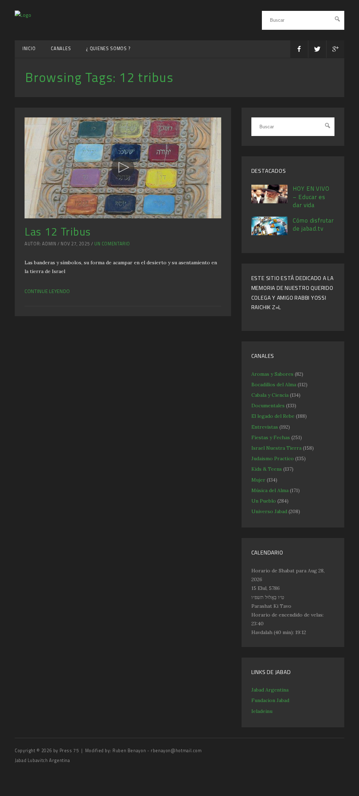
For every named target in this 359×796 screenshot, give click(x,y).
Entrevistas (264, 427)
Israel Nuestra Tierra (276, 448)
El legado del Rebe (272, 416)
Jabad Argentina (270, 690)
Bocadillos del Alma (273, 384)
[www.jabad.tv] (23, 15)
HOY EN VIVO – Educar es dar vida (311, 197)
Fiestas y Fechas (270, 437)
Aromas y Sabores (272, 374)
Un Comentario (112, 243)
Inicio (28, 48)
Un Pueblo (263, 501)
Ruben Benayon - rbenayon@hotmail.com (157, 750)
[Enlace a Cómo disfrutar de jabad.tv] (269, 233)
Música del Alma (270, 490)
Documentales (268, 405)
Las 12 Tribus (58, 231)
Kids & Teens (266, 469)
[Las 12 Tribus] (123, 168)
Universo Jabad (269, 511)
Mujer (258, 480)
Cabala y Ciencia (270, 395)
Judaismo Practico (272, 458)
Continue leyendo (47, 291)
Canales (61, 48)
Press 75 (70, 750)
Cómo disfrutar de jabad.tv (313, 224)
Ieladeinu (261, 711)
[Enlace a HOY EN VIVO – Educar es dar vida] (269, 201)
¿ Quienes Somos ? (108, 48)
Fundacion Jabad (270, 700)
